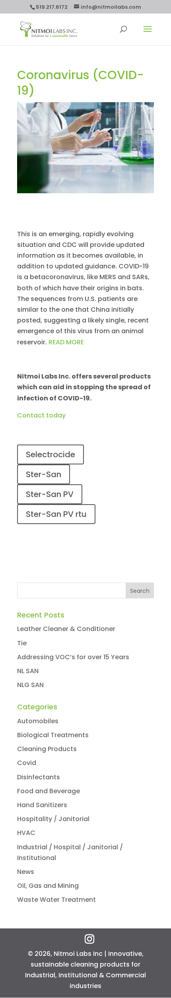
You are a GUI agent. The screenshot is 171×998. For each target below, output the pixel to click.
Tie (22, 643)
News (25, 871)
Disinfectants (38, 777)
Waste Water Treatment (56, 899)
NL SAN (28, 671)
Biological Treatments (53, 735)
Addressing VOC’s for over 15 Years (73, 657)
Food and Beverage (48, 791)
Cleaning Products (47, 748)
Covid (26, 762)
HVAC (26, 832)
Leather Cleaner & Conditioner (66, 628)
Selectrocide (50, 454)
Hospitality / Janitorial (53, 818)
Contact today (41, 415)
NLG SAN (30, 684)
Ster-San (43, 474)
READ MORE (66, 342)
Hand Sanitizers (42, 805)
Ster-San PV (50, 494)
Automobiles (37, 721)
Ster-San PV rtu (56, 514)
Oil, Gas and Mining (48, 885)
